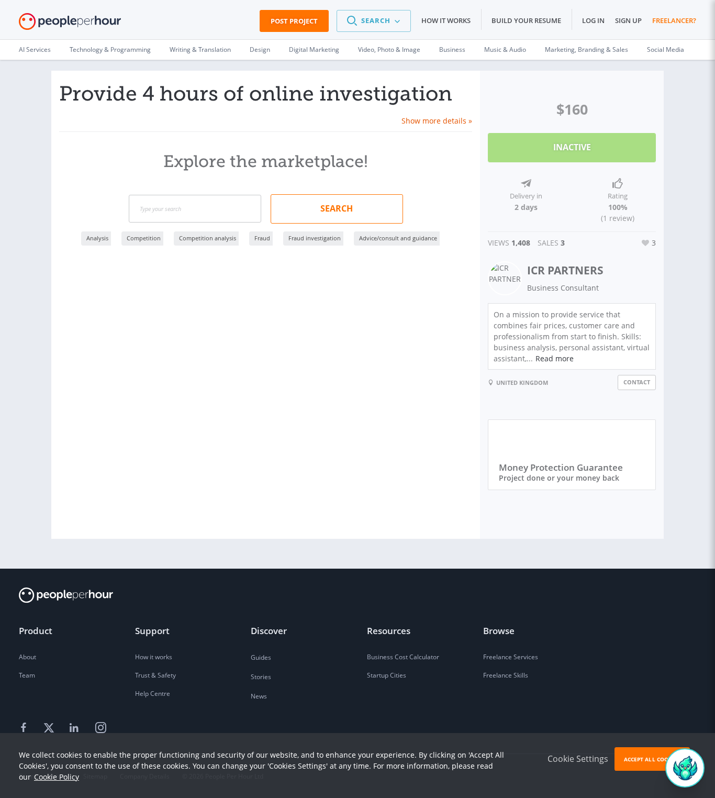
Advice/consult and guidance (398, 238)
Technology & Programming (110, 49)
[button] (374, 21)
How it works (446, 20)
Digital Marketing (314, 49)
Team (27, 675)
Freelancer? (674, 20)
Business (452, 49)
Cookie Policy (56, 777)
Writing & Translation (200, 49)
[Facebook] (25, 728)
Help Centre (152, 693)
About (27, 656)
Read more (554, 358)
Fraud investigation (314, 238)
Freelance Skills (505, 675)
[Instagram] (100, 728)
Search (336, 208)
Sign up (628, 20)
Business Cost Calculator (403, 656)
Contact (636, 382)
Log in (593, 20)
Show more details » (436, 121)
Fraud (262, 238)
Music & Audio (505, 49)
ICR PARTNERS (565, 270)
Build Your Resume (526, 20)
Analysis (97, 238)
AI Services (35, 49)
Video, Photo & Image (389, 49)
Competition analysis (207, 238)
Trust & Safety (155, 675)
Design (260, 49)
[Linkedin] (75, 728)
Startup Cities (386, 675)
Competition (144, 238)
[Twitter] (50, 728)
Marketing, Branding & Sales (586, 49)
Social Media (665, 49)
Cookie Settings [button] (578, 758)
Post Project (294, 21)
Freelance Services (510, 656)
